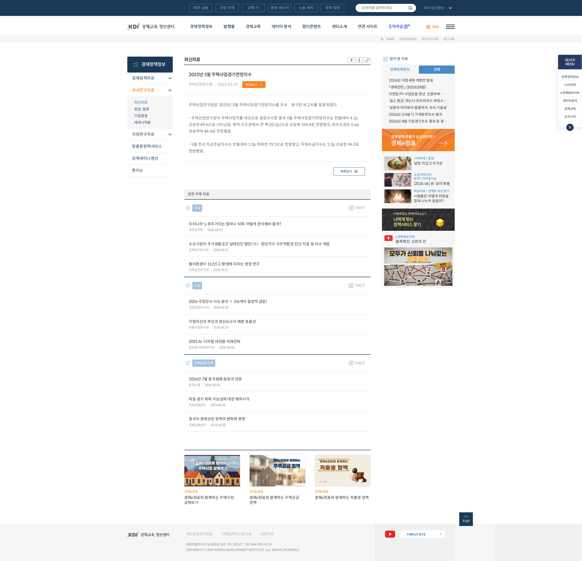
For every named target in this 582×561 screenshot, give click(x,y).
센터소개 (339, 26)
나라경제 (570, 85)
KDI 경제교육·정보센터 (150, 27)
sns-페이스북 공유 (359, 60)
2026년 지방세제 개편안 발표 (411, 80)
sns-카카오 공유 (351, 60)
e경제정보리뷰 (569, 93)
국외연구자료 (143, 134)
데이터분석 (570, 101)
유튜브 (390, 534)
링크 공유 (367, 60)
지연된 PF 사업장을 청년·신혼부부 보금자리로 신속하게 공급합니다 (418, 94)
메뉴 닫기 (570, 127)
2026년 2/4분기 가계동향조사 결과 (415, 114)
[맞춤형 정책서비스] (418, 220)
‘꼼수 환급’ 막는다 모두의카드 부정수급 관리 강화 (418, 100)
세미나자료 (142, 122)
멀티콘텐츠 (311, 26)
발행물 (229, 26)
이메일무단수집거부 (236, 534)
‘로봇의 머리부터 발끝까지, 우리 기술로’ (418, 107)
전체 (437, 69)
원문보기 (251, 85)
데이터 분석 (281, 26)
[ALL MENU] (450, 27)
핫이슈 (137, 170)
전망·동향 (141, 109)
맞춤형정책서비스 (147, 146)
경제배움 (399, 26)
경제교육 (253, 26)
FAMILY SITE (416, 534)
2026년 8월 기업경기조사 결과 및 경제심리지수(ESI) (418, 121)
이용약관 (267, 534)
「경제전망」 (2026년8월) (407, 87)
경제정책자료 (143, 78)
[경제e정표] (418, 140)
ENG (435, 27)
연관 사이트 (367, 26)
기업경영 (140, 115)
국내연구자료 (430, 39)
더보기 (360, 208)
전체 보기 (437, 8)
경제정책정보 (201, 26)
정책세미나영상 (145, 158)
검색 (410, 8)
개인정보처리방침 (199, 534)
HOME (390, 39)
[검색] (386, 8)
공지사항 (570, 117)
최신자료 (449, 39)
